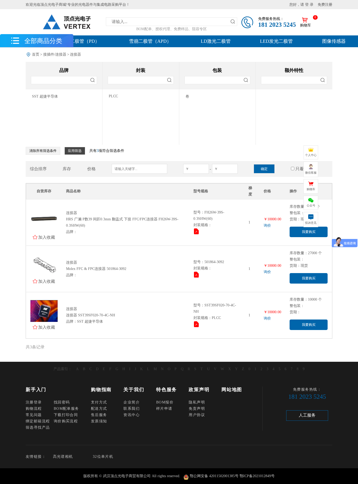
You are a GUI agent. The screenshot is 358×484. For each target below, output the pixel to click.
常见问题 (34, 415)
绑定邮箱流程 (38, 421)
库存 (67, 169)
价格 (91, 169)
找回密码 (62, 402)
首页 (35, 54)
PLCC (113, 96)
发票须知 (99, 421)
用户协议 (197, 415)
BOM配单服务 (66, 409)
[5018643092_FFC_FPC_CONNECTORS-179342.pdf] (196, 276)
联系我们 (131, 409)
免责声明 (197, 409)
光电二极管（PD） (80, 41)
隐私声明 (197, 402)
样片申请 (164, 409)
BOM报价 (164, 402)
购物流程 (34, 409)
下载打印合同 (66, 415)
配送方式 (99, 409)
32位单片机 (103, 457)
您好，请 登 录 (301, 5)
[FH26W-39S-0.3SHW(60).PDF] (196, 232)
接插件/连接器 (54, 54)
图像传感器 (334, 41)
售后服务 (99, 415)
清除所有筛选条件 (43, 151)
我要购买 (309, 232)
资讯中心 (131, 415)
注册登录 (34, 402)
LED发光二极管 (276, 41)
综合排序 (38, 169)
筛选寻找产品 (38, 427)
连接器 (75, 54)
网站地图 (231, 389)
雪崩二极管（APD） (150, 41)
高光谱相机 (63, 457)
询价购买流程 (66, 421)
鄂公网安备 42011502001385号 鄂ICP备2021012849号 (232, 476)
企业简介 (131, 402)
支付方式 (99, 402)
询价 (267, 225)
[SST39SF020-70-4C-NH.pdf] (196, 325)
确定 (264, 169)
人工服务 (307, 415)
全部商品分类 (43, 41)
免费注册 (325, 5)
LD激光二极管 (216, 41)
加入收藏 (46, 237)
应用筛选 (75, 151)
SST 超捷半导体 (45, 96)
